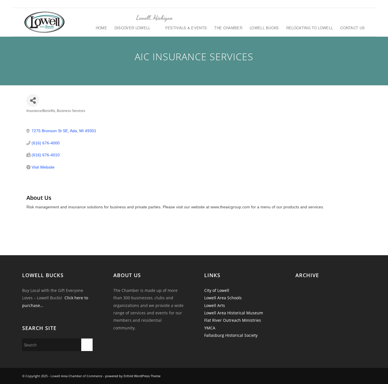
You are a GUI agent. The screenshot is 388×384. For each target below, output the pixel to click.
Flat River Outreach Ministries (232, 320)
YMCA (209, 328)
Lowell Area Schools (223, 297)
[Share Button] (32, 100)
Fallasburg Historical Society (231, 335)
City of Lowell (216, 290)
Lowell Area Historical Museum (233, 312)
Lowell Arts (214, 305)
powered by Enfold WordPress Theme (132, 376)
